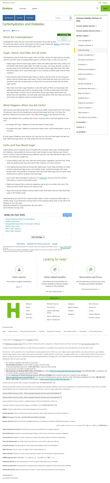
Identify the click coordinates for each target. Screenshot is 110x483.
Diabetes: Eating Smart (13, 221)
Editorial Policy (21, 244)
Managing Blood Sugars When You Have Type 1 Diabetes (23, 224)
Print (15, 31)
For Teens (30, 18)
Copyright (54, 244)
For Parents (9, 18)
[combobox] (63, 18)
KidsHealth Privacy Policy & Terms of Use (38, 244)
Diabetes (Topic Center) (13, 226)
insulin (45, 114)
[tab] (67, 215)
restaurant (43, 178)
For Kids (19, 18)
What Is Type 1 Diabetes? (13, 229)
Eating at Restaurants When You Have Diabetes (20, 219)
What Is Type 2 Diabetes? (13, 231)
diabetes (57, 44)
